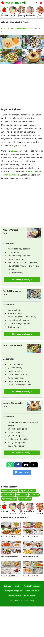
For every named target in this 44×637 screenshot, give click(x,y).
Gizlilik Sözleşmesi (32, 591)
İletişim (17, 586)
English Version (29, 595)
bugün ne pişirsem (27, 491)
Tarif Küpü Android (10, 175)
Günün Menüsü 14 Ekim (31, 556)
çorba (13, 151)
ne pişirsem (34, 495)
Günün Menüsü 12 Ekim (31, 537)
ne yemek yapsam (9, 499)
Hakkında (7, 586)
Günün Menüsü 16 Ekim (31, 576)
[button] (41, 2)
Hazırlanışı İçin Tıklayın (22, 280)
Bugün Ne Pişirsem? (19, 28)
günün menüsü (8, 495)
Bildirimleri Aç (24, 472)
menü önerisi (21, 495)
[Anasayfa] (14, 3)
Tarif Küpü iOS (31, 171)
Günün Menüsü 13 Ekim (9, 556)
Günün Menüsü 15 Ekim (9, 576)
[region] (22, 84)
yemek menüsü (25, 499)
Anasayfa (5, 28)
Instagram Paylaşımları (13, 591)
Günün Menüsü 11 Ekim (9, 537)
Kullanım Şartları (15, 595)
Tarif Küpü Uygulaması (32, 586)
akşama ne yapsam (10, 491)
